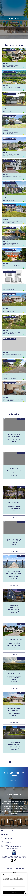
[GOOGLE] (20, 868)
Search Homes (14, 407)
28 (17, 762)
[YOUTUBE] (17, 868)
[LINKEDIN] (11, 868)
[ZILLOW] (23, 868)
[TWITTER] (14, 868)
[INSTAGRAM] (8, 868)
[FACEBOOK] (5, 868)
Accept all (14, 892)
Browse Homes (14, 780)
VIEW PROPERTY (14, 449)
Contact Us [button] (14, 820)
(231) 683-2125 (8, 842)
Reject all (14, 885)
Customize (14, 888)
